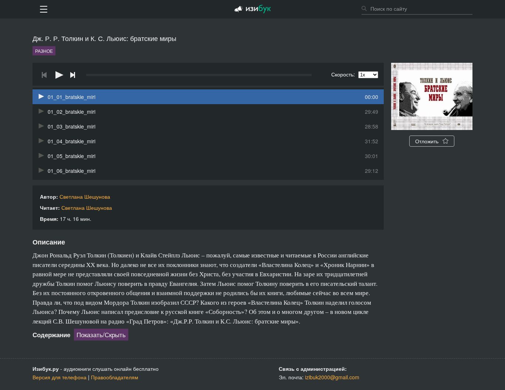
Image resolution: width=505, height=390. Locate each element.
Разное (44, 51)
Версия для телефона (60, 377)
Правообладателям (114, 377)
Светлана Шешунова (85, 196)
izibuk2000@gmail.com (332, 377)
